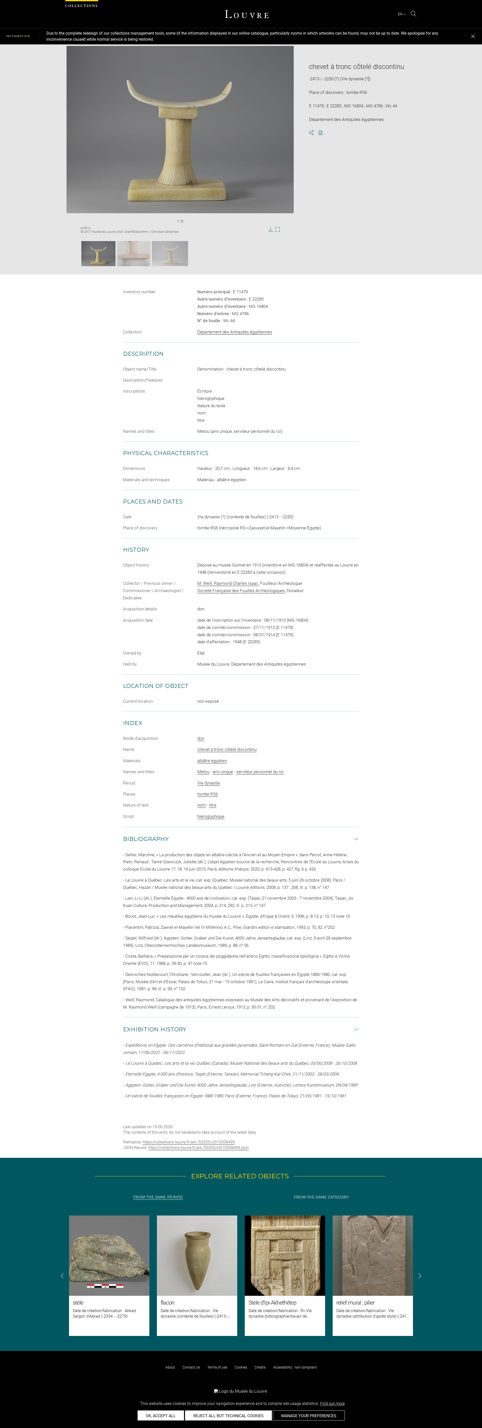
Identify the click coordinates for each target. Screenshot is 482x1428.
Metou (203, 771)
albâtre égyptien (212, 760)
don (200, 738)
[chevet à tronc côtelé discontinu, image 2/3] (133, 253)
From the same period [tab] (158, 1197)
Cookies (241, 1367)
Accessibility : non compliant (295, 1367)
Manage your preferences (308, 1415)
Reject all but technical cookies (228, 1415)
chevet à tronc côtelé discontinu (227, 749)
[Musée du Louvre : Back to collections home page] (246, 14)
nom (201, 805)
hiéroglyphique (210, 816)
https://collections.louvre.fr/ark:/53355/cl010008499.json (198, 1147)
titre (212, 805)
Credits (260, 1367)
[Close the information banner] (473, 36)
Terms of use (217, 1367)
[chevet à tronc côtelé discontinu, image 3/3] (170, 253)
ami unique (223, 771)
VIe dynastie (208, 783)
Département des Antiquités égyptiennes (234, 331)
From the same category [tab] (321, 1197)
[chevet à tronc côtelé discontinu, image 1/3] (98, 253)
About (170, 1367)
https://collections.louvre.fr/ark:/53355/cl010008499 (189, 1142)
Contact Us (191, 1367)
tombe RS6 (207, 794)
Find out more (332, 1403)
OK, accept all (161, 1415)
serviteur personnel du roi (260, 771)
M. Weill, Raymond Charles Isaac (227, 583)
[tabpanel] (241, 1275)
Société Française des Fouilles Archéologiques (241, 590)
